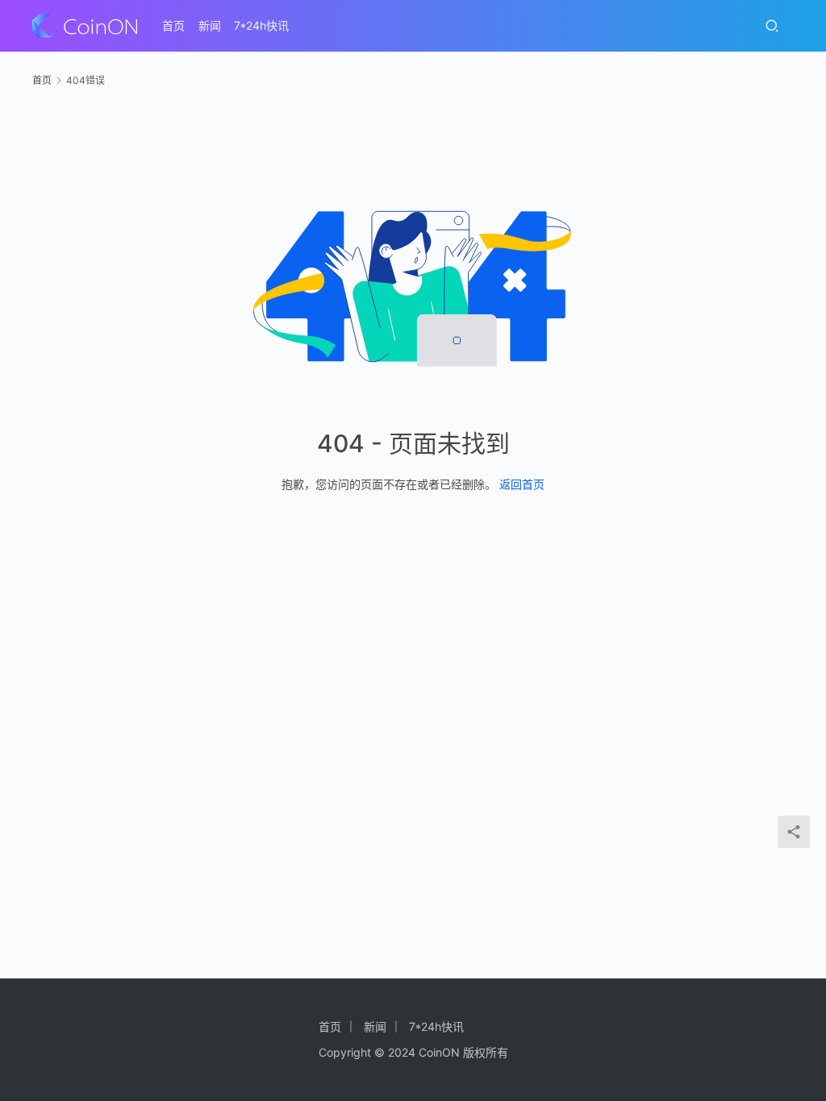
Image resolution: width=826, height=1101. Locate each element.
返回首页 (521, 484)
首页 (173, 25)
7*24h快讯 (261, 25)
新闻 (209, 25)
